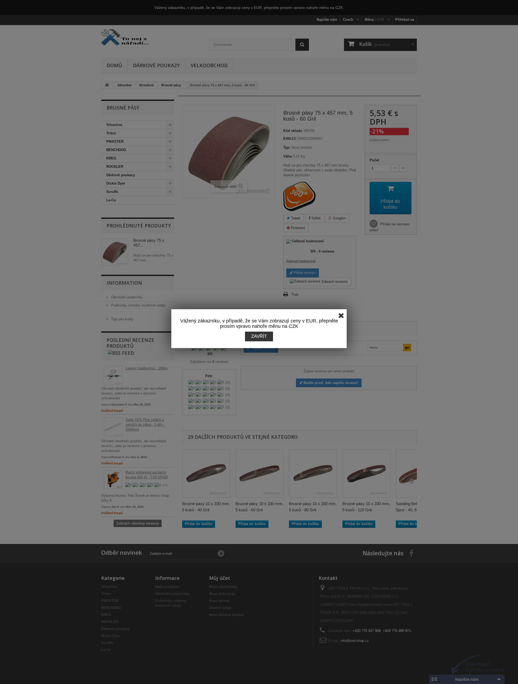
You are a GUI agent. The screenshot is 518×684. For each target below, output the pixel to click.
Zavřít (259, 336)
